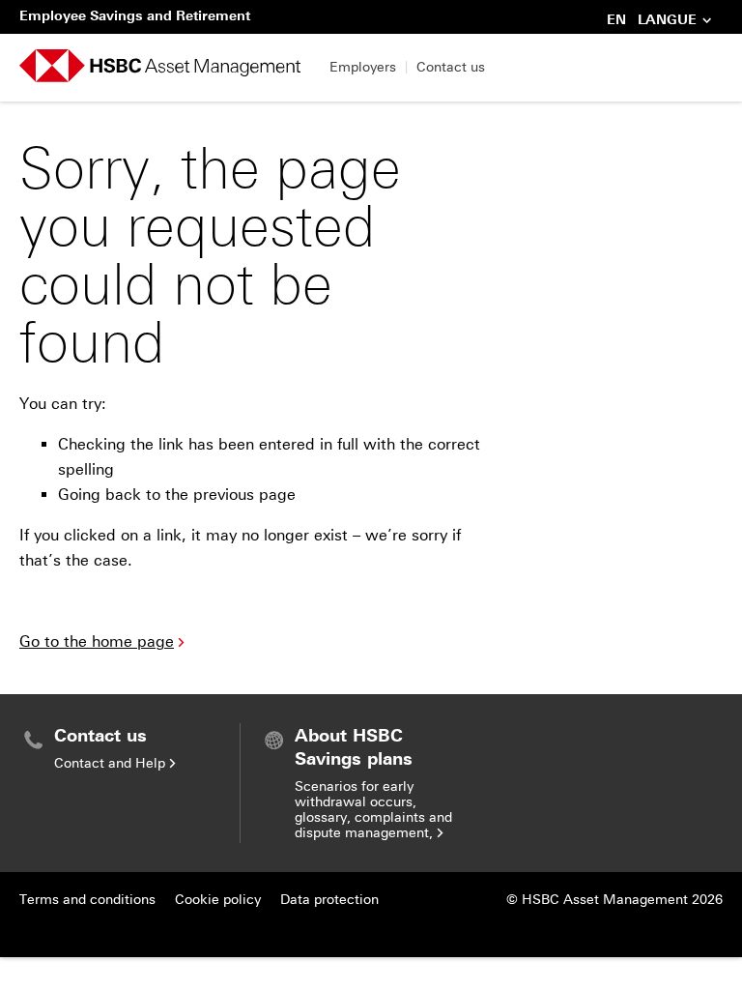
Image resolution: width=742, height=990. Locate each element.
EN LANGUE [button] (652, 21)
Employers (362, 67)
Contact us (450, 67)
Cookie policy (218, 899)
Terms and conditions (87, 899)
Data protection (329, 899)
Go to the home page (96, 641)
